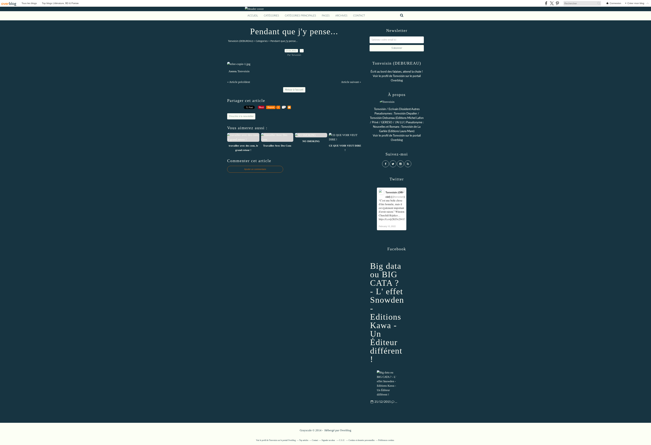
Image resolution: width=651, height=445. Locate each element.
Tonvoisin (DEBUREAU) (240, 41)
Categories (262, 41)
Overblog (345, 430)
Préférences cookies (386, 440)
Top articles (303, 440)
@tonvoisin (398, 196)
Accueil (253, 15)
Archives (341, 15)
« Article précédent (238, 82)
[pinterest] (557, 3)
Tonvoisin (399, 76)
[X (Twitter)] (552, 3)
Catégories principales (300, 15)
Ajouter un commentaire (255, 169)
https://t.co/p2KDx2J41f (392, 219)
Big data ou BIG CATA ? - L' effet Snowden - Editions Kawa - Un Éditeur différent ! (387, 312)
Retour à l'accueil (294, 90)
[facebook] (546, 3)
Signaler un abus (329, 440)
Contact (359, 15)
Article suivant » (351, 82)
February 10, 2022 (387, 226)
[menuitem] (253, 15)
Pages (326, 15)
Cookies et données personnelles (362, 440)
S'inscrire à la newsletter (241, 116)
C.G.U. (342, 440)
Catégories (271, 15)
